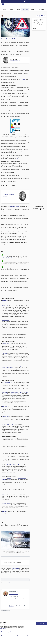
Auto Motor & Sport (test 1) (7, 382)
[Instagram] (39, 16)
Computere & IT (2, 631)
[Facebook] (37, 15)
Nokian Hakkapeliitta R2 (15, 206)
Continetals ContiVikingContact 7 (12, 208)
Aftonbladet (4, 332)
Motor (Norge (20, 464)
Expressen (4, 511)
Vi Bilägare (4, 353)
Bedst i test (2, 623)
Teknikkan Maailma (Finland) (8, 367)
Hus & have (7, 631)
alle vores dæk (7, 582)
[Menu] (3, 4)
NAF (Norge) (18, 366)
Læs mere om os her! (3, 628)
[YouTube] (42, 16)
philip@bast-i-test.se (11, 606)
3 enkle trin (23, 79)
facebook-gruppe (15, 568)
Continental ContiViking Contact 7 (8, 257)
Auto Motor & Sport (6, 451)
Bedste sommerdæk (15, 579)
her (17, 158)
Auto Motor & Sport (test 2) (7, 424)
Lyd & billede (12, 631)
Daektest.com (5, 300)
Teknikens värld (5, 445)
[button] (2, 1)
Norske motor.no (5, 320)
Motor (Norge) (25, 366)
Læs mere (34, 28)
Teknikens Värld (5, 305)
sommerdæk (14, 524)
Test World (4, 366)
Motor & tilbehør (17, 631)
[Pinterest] (44, 15)
